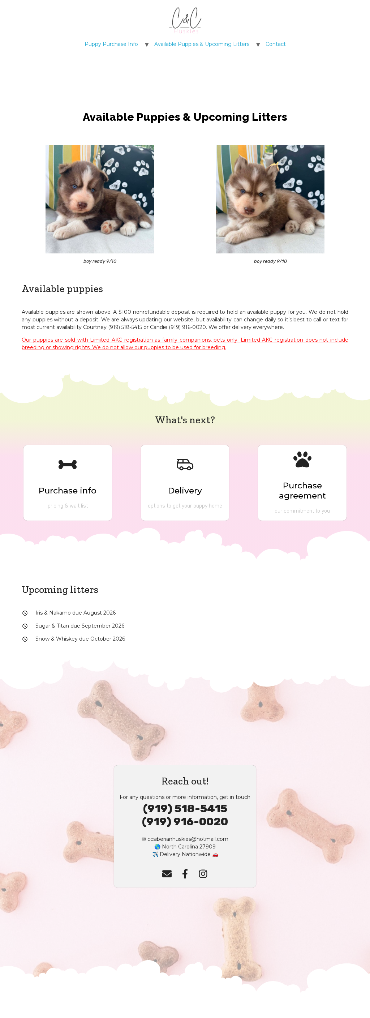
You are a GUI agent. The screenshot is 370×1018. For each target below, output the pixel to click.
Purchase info (67, 491)
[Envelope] (167, 873)
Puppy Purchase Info (111, 44)
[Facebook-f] (185, 873)
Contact (276, 44)
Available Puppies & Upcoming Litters (201, 44)
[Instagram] (203, 873)
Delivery (185, 491)
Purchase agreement (302, 490)
